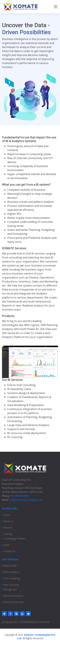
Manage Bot (10, 589)
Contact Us (9, 551)
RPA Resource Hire (13, 602)
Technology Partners (14, 538)
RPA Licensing (10, 585)
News (6, 545)
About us (8, 521)
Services (7, 527)
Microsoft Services (13, 596)
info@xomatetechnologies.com (25, 500)
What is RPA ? (10, 566)
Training (7, 534)
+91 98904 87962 (19, 496)
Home (6, 515)
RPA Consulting (11, 578)
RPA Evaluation (11, 572)
